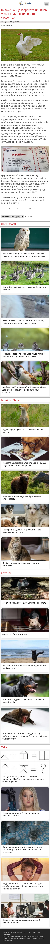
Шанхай (32, 209)
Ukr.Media (16, 76)
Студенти (12, 209)
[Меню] (46, 4)
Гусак (40, 209)
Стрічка (28, 217)
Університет (22, 209)
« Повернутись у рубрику (12, 217)
